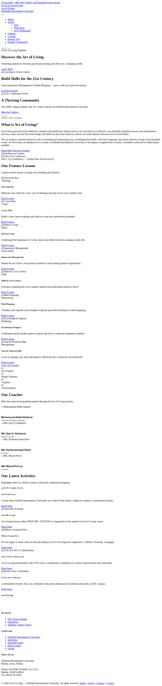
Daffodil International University (24, 637)
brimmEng (13, 622)
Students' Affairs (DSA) (19, 624)
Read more (6, 506)
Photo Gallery (15, 645)
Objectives (19, 28)
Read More (6, 150)
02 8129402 (7, 2)
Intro (16, 25)
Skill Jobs (12, 640)
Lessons (12, 36)
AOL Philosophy (22, 30)
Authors (12, 33)
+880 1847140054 (23, 2)
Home (11, 19)
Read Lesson (7, 198)
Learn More (7, 69)
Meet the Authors (10, 112)
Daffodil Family (16, 642)
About (91, 683)
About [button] (11, 22)
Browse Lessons (21, 150)
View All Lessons (10, 365)
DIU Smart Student (17, 619)
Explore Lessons (9, 90)
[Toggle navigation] (2, 14)
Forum (11, 648)
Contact (110, 683)
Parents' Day (14, 39)
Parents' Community (18, 42)
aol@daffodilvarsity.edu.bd (46, 2)
